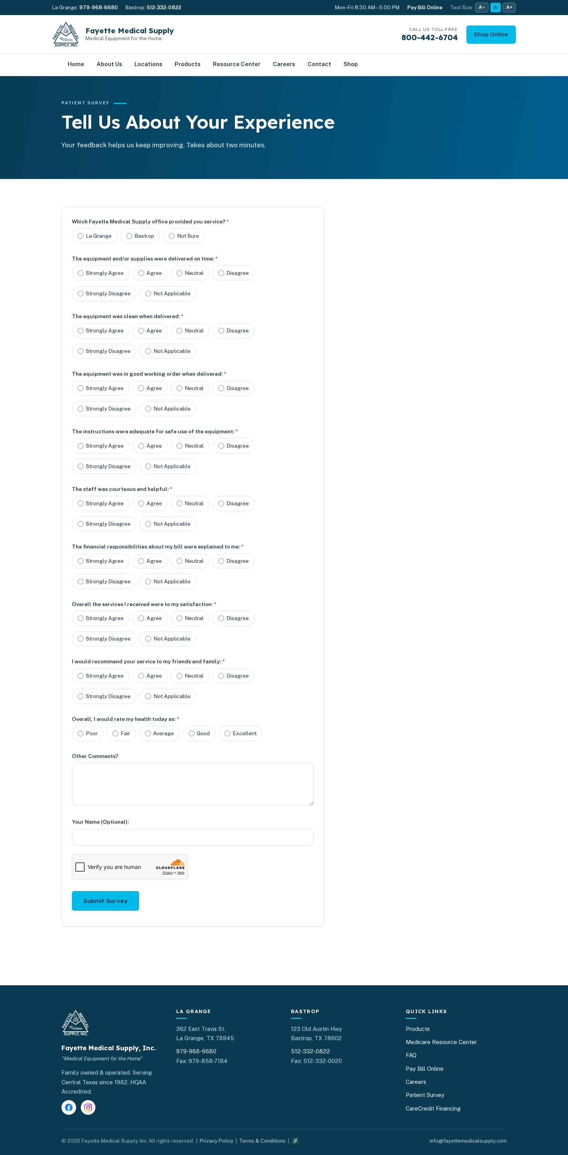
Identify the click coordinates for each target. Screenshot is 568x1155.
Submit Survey (105, 901)
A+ (509, 7)
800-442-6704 (429, 37)
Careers (284, 64)
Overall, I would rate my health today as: (125, 719)
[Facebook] (68, 1107)
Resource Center (236, 64)
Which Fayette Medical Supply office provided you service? (150, 221)
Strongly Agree (105, 273)
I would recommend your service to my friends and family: (148, 661)
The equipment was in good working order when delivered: (149, 374)
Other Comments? (95, 756)
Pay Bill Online (424, 7)
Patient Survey (425, 1095)
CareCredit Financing (433, 1108)
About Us (109, 64)
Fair (125, 733)
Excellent (245, 733)
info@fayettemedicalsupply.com (468, 1141)
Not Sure (188, 236)
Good (203, 733)
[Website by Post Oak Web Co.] (295, 1141)
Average (163, 733)
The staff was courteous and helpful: (122, 489)
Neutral (194, 273)
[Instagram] (88, 1107)
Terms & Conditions (262, 1141)
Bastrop (144, 236)
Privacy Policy (216, 1141)
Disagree (237, 273)
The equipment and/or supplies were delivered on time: (145, 259)
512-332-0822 (164, 7)
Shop (351, 64)
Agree (154, 273)
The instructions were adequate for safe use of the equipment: (155, 431)
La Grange (99, 236)
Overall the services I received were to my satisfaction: (144, 604)
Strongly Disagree (108, 293)
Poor (92, 733)
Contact (319, 64)
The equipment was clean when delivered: (127, 316)
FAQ (411, 1055)
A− (482, 7)
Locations (148, 64)
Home (76, 64)
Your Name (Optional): (100, 822)
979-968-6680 (98, 7)
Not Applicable (171, 293)
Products (188, 64)
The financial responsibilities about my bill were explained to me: (157, 546)
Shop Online (491, 34)
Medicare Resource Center (441, 1042)
